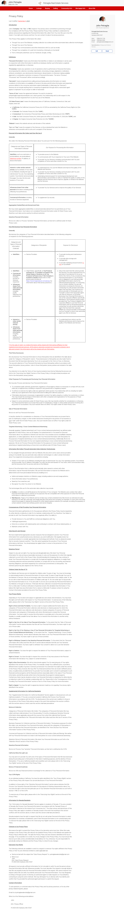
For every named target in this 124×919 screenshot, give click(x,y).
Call (97, 51)
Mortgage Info (80, 8)
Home (31, 8)
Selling (55, 8)
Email (107, 51)
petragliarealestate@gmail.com (105, 42)
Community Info (66, 8)
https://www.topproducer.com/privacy (38, 281)
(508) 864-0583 (101, 40)
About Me (92, 8)
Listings (39, 8)
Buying (47, 8)
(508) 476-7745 (101, 38)
